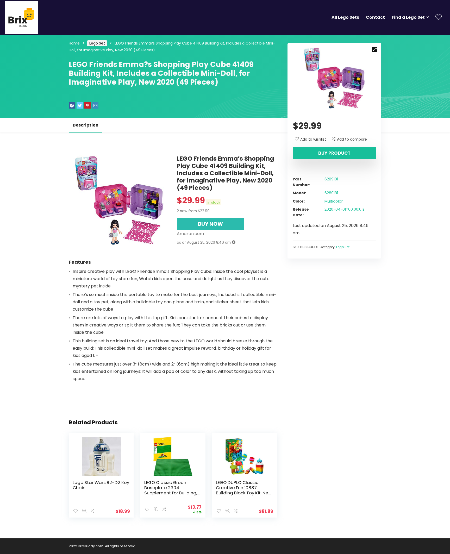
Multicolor (333, 201)
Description (85, 125)
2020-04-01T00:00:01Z (344, 209)
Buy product (334, 153)
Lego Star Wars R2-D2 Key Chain (101, 485)
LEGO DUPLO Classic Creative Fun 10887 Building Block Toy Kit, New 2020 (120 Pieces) (244, 490)
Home (74, 43)
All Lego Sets (345, 17)
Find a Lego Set (408, 17)
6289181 (331, 179)
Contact (375, 17)
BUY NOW (210, 224)
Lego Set (97, 43)
